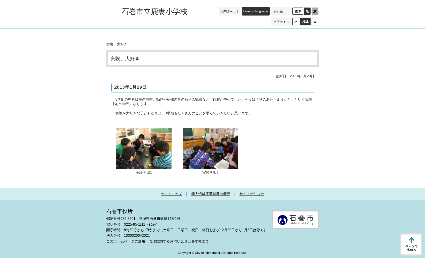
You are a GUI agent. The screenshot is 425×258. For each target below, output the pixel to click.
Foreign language (255, 11)
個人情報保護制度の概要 (210, 194)
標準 (298, 11)
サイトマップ (171, 194)
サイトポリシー (252, 194)
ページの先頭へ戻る (411, 244)
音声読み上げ (229, 11)
